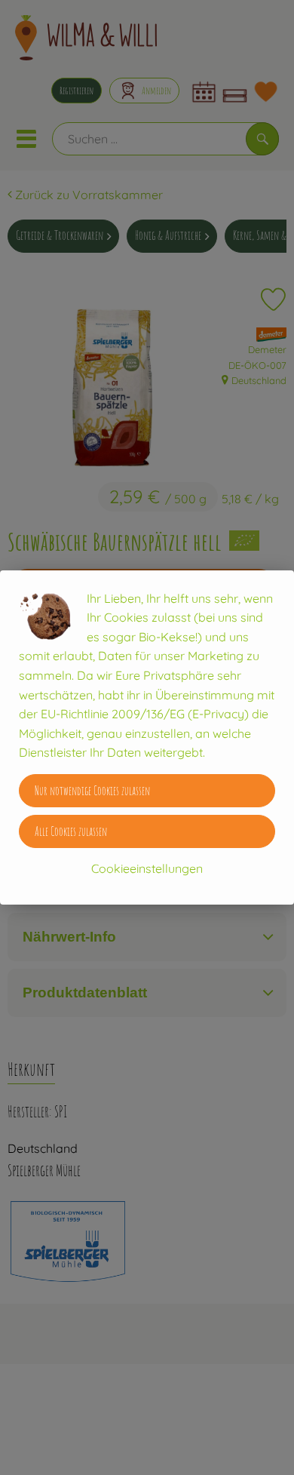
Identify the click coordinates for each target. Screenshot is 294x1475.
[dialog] (147, 737)
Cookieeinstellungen (147, 868)
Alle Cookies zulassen (71, 831)
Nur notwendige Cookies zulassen (92, 790)
